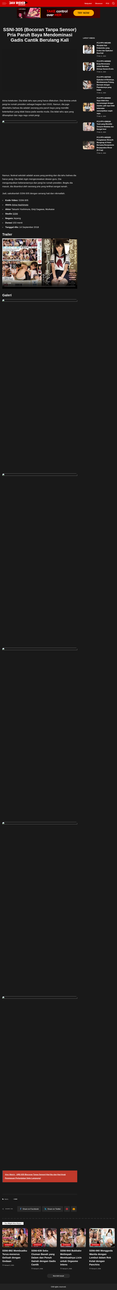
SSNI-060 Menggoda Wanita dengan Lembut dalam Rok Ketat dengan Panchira (101, 1257)
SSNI (15, 214)
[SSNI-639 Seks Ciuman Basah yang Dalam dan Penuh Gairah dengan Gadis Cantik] (44, 1237)
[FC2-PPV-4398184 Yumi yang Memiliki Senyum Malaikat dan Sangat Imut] (88, 126)
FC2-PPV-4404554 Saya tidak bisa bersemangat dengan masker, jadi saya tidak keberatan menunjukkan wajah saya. (106, 105)
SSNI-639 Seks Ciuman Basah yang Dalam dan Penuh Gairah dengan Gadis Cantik (43, 1257)
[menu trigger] (5, 3)
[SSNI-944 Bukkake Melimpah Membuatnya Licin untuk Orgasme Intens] (73, 1237)
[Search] (113, 3)
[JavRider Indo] (18, 3)
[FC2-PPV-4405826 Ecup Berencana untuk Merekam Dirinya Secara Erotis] (88, 66)
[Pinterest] (67, 1209)
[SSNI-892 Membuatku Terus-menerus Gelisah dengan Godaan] (15, 1237)
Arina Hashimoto (20, 205)
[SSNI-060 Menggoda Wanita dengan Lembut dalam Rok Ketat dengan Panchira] (102, 1237)
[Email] (74, 1209)
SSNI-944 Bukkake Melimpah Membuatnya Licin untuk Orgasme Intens (71, 1257)
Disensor (8, 1244)
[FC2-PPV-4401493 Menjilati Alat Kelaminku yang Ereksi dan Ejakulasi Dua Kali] (88, 49)
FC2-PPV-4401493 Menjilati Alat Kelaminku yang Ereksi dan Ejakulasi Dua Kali (105, 48)
